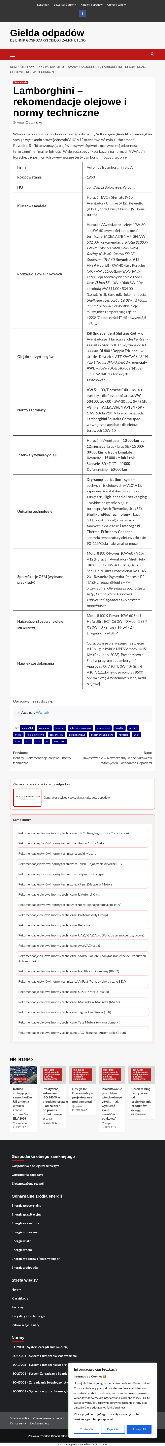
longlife (120, 728)
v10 (28, 741)
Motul (18, 734)
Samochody (20, 82)
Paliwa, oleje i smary (25, 1325)
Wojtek (20, 122)
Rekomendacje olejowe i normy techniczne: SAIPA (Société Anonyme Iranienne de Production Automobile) (82, 958)
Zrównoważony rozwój (28, 1183)
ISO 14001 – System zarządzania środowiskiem (44, 1356)
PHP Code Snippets (67, 1444)
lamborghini (103, 728)
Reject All (113, 1429)
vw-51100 (59, 741)
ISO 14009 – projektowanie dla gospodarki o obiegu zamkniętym (52, 1074)
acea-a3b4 (27, 728)
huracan (60, 728)
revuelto (123, 734)
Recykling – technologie (28, 1316)
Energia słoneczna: (25, 1232)
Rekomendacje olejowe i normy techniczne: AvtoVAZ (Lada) (59, 946)
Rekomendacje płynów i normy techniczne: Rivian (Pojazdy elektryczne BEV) (71, 864)
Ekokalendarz (39, 1423)
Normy (16, 1289)
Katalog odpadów (91, 4)
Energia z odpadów (25, 1267)
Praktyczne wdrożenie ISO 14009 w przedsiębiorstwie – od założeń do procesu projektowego (55, 1101)
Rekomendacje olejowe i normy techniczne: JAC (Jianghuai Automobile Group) (72, 1033)
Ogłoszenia (18, 1423)
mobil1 (133, 728)
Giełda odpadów (47, 33)
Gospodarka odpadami (20, 1073)
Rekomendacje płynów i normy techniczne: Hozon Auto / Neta (61, 843)
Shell (136, 734)
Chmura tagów (116, 4)
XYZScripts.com (99, 1444)
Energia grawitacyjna (26, 1214)
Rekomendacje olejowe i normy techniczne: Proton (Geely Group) (63, 915)
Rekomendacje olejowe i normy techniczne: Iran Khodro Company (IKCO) (68, 971)
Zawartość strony (65, 4)
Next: (117, 758)
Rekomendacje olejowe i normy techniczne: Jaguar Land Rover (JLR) (64, 1012)
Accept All (139, 1429)
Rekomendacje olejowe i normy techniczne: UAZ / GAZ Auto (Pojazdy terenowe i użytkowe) (81, 935)
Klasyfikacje (20, 1298)
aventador (44, 728)
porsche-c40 (56, 734)
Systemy (18, 1307)
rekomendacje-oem (102, 734)
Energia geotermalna (26, 1205)
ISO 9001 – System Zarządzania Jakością (40, 1347)
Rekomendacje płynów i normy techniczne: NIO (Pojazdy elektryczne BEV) (69, 905)
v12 (38, 741)
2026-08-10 (51, 1123)
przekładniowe (77, 734)
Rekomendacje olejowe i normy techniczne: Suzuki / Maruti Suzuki (63, 992)
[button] (14, 54)
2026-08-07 (81, 1110)
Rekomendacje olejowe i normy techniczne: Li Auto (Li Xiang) (59, 894)
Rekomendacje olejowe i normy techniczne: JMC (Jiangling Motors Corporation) (73, 833)
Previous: (42, 758)
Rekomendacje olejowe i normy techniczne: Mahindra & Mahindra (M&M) (69, 1002)
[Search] (152, 54)
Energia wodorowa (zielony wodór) (36, 1258)
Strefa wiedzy (19, 1418)
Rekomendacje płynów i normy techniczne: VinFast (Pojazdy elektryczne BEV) (72, 981)
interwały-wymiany (80, 728)
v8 (47, 741)
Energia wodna (22, 1250)
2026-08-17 (22, 1127)
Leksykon (43, 4)
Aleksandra (21, 1123)
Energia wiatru (22, 1241)
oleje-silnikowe (35, 734)
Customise (87, 1429)
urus (17, 741)
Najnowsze (20, 1079)
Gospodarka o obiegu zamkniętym (35, 1166)
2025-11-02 (35, 122)
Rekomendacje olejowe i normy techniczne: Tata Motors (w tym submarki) (69, 1022)
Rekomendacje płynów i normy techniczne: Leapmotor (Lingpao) (62, 874)
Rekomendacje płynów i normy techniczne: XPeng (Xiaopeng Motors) (65, 884)
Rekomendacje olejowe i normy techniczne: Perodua (54, 925)
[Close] (154, 1364)
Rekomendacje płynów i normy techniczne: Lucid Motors (57, 853)
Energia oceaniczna (25, 1223)
